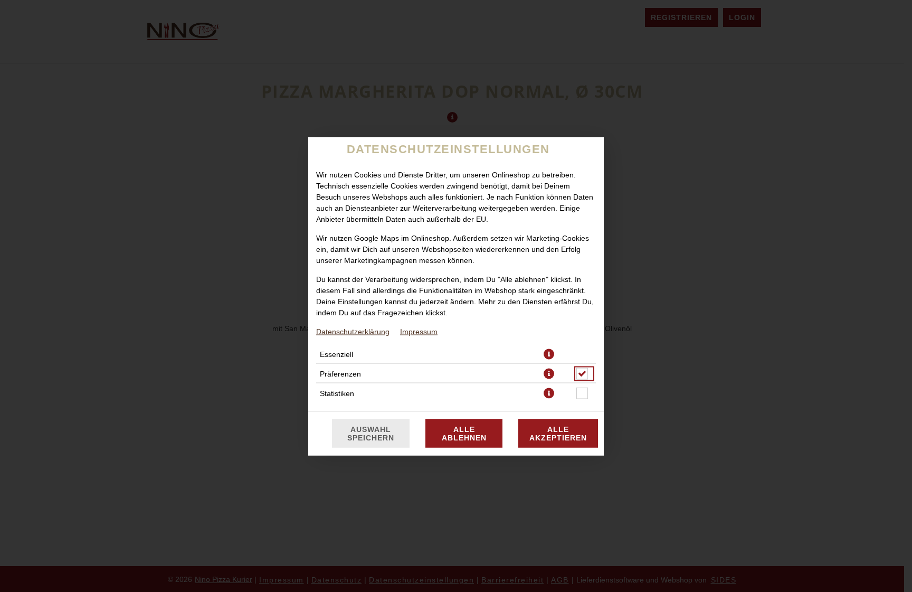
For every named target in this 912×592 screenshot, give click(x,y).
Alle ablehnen (464, 433)
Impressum (419, 331)
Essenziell (336, 354)
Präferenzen (340, 373)
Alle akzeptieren (558, 433)
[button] (549, 354)
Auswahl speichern (370, 433)
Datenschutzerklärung (353, 331)
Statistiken (337, 393)
